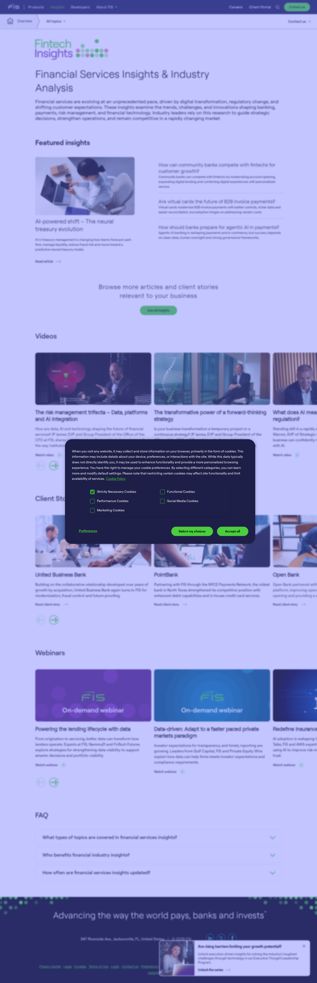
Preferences (88, 531)
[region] (160, 491)
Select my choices (192, 531)
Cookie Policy (116, 479)
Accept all (232, 531)
